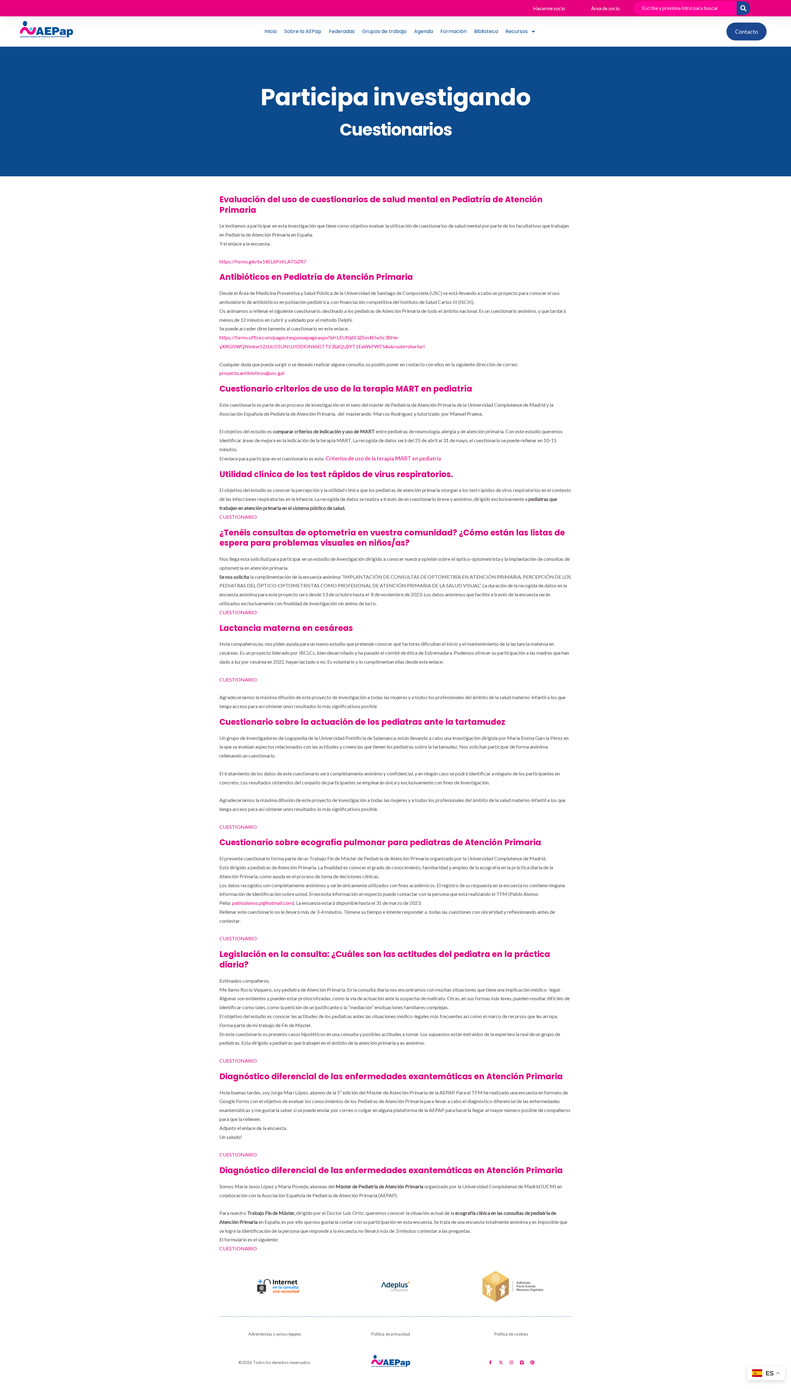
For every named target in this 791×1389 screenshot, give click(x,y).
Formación (453, 31)
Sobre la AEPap (302, 31)
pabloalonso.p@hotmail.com (262, 903)
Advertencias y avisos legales (274, 1334)
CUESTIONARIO (238, 517)
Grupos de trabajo (384, 31)
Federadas (342, 31)
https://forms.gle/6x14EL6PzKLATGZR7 (262, 261)
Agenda (423, 31)
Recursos (516, 31)
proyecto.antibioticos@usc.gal (251, 373)
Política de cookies (511, 1334)
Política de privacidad (390, 1334)
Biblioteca (486, 31)
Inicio (270, 31)
